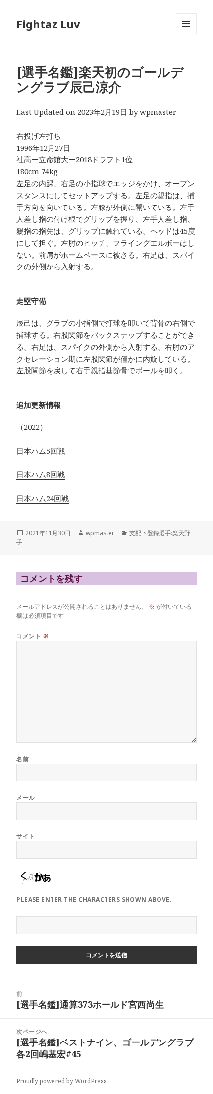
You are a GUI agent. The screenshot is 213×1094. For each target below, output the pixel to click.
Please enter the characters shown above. (94, 899)
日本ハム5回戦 (40, 451)
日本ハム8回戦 (40, 474)
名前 (22, 759)
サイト (25, 836)
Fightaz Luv (48, 23)
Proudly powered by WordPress (61, 1081)
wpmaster (158, 112)
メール (25, 797)
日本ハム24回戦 (42, 498)
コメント (32, 636)
